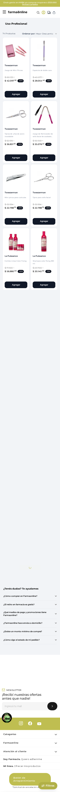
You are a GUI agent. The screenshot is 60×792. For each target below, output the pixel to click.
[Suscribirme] (52, 706)
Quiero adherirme (22, 759)
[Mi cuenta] (43, 12)
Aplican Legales (30, 4)
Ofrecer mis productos (21, 766)
